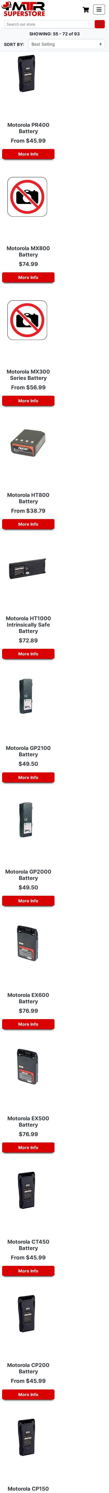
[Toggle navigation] (99, 9)
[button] (108, 1490)
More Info (28, 154)
